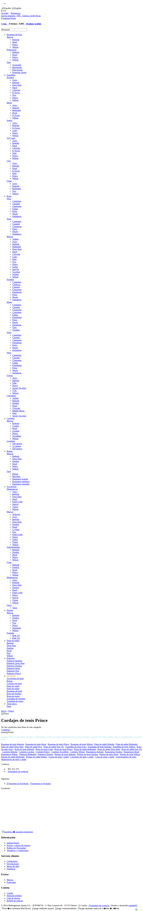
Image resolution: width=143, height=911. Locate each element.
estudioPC (133, 905)
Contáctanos (12, 861)
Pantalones (17, 292)
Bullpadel (16, 110)
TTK (14, 390)
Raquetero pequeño (20, 484)
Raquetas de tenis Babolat (12, 744)
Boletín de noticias (15, 900)
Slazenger (16, 628)
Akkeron (16, 514)
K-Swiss (16, 92)
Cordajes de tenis (14, 683)
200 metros (17, 449)
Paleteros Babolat (14, 661)
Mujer (9, 103)
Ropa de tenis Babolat (24, 749)
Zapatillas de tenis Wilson (124, 747)
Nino (9, 219)
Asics (14, 80)
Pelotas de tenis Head (108, 754)
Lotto (14, 130)
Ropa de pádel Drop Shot (108, 749)
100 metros (17, 443)
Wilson (15, 47)
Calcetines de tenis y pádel (82, 757)
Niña (9, 353)
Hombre (10, 77)
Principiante (17, 70)
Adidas (15, 239)
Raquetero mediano (20, 481)
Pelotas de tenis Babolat (65, 754)
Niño (9, 332)
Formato (10, 633)
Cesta (5, 24)
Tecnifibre (16, 436)
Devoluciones (13, 864)
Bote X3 (16, 635)
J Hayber (16, 90)
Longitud (11, 441)
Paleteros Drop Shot (15, 663)
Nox (14, 95)
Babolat (15, 39)
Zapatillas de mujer (15, 701)
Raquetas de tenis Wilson (82, 744)
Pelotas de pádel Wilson (36, 757)
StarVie (15, 269)
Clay (9, 161)
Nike (14, 153)
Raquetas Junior (19, 72)
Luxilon (15, 431)
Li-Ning (15, 529)
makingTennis (13, 843)
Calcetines (11, 395)
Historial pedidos (14, 895)
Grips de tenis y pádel (104, 757)
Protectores (11, 50)
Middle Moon (18, 411)
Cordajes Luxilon (26, 752)
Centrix (15, 426)
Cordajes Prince (43, 752)
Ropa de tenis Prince (63, 749)
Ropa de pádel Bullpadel (85, 749)
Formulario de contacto (18, 771)
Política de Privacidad (16, 848)
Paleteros (11, 658)
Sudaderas (16, 216)
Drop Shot (17, 85)
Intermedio (17, 67)
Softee (15, 267)
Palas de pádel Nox (33, 747)
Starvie (15, 504)
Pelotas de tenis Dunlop (87, 754)
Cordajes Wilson (77, 752)
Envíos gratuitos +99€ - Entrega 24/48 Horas (21, 16)
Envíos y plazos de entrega (18, 845)
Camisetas (16, 201)
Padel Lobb (17, 502)
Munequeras (12, 489)
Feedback (11, 869)
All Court (11, 138)
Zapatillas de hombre (16, 698)
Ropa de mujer (13, 696)
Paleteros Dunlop (14, 666)
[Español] (6, 8)
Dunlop (15, 403)
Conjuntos (16, 312)
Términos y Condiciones (17, 850)
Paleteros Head (13, 668)
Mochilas (16, 476)
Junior (9, 120)
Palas (9, 706)
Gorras (10, 375)
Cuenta (10, 893)
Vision (15, 507)
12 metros (16, 446)
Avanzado (16, 65)
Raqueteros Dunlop (113, 752)
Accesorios (11, 486)
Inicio (3, 711)
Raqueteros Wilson (9, 754)
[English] (16, 8)
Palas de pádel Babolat (104, 744)
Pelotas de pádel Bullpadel (12, 757)
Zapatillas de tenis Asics (75, 747)
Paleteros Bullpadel (27, 754)
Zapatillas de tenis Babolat (100, 747)
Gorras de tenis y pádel (58, 757)
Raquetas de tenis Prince (58, 744)
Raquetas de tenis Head (35, 744)
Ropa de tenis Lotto (44, 749)
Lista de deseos (13, 898)
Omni (9, 181)
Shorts (15, 214)
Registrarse (16, 13)
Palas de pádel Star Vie (54, 747)
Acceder (5, 13)
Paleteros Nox (13, 671)
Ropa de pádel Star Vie (131, 749)
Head (14, 42)
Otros (9, 605)
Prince (15, 44)
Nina (9, 199)
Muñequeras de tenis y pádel (13, 759)
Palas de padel (13, 686)
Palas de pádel (13, 640)
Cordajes (11, 418)
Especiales (11, 882)
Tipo (9, 62)
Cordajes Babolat (9, 752)
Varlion (15, 274)
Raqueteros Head (131, 752)
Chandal (16, 204)
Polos (14, 211)
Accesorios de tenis (15, 678)
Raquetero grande (20, 479)
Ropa (9, 196)
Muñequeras (12, 577)
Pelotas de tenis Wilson (130, 754)
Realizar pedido (32, 24)
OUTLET (11, 676)
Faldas (15, 209)
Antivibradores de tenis (126, 757)
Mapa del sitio (13, 866)
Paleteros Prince (14, 673)
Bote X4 (16, 638)
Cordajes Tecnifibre (60, 752)
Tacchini (16, 272)
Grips (9, 562)
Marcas (10, 37)
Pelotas (10, 610)
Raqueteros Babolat (94, 752)
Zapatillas (11, 75)
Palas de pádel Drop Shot (12, 747)
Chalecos (16, 284)
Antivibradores (13, 547)
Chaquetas (17, 206)
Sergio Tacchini (19, 388)
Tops (14, 327)
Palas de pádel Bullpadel (127, 744)
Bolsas (10, 451)
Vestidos (16, 330)
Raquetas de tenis (14, 34)
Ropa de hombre (14, 693)
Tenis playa (12, 704)
